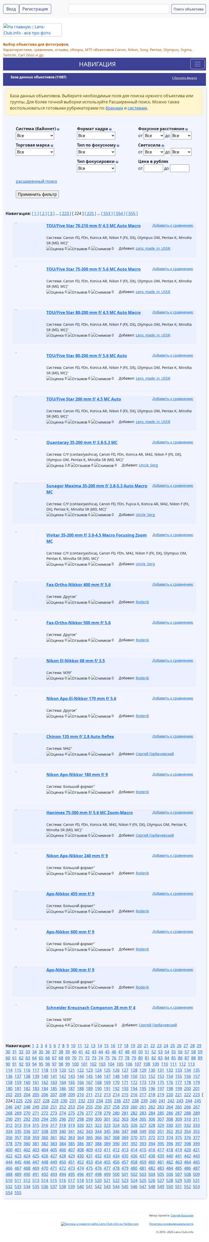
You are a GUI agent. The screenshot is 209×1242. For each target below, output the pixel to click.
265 (178, 1107)
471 (53, 1168)
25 (172, 1045)
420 (187, 1150)
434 (116, 1156)
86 (180, 1058)
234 (99, 1101)
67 (54, 1058)
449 (53, 1162)
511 (18, 1180)
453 (89, 1162)
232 (81, 1101)
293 (35, 1119)
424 (26, 1156)
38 (61, 1052)
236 (117, 1101)
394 (151, 1144)
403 (35, 1150)
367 (107, 1137)
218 (151, 1095)
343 (89, 1131)
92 (21, 1064)
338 (44, 1131)
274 (62, 1113)
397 (178, 1144)
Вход (11, 9)
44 (100, 1052)
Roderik (142, 601)
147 (107, 1076)
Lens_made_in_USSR (153, 248)
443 (196, 1156)
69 (67, 1058)
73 (94, 1058)
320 (80, 1125)
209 (71, 1095)
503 (142, 1174)
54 (167, 1052)
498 (98, 1174)
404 (44, 1150)
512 (26, 1180)
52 (153, 1052)
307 (160, 1119)
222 (187, 1095)
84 (167, 1058)
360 (44, 1137)
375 (178, 1137)
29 (199, 1045)
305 (142, 1119)
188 (80, 1088)
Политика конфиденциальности (171, 1224)
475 (89, 1168)
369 (125, 1137)
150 (133, 1076)
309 (178, 1119)
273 (53, 1113)
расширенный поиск (36, 181)
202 (9, 1095)
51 (147, 1052)
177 (178, 1082)
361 (53, 1137)
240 (153, 1101)
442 (187, 1156)
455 (107, 1162)
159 (18, 1082)
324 (116, 1125)
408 (80, 1150)
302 (116, 1119)
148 (116, 1076)
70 (74, 1058)
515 (53, 1180)
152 (151, 1076)
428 (62, 1156)
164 (62, 1082)
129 (142, 1070)
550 (169, 1186)
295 (53, 1119)
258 (116, 1107)
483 (160, 1168)
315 (35, 1125)
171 (125, 1082)
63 (27, 1058)
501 (125, 1174)
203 (18, 1095)
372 (151, 1137)
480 (133, 1168)
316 (44, 1125)
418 (169, 1150)
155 (178, 1076)
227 (37, 1101)
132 (169, 1070)
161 (35, 1082)
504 (151, 1174)
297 (71, 1119)
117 (35, 1070)
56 (180, 1052)
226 (28, 1101)
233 (90, 1101)
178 (187, 1082)
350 (151, 1131)
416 (151, 1150)
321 (89, 1125)
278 (98, 1113)
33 (27, 1052)
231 (72, 1101)
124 (98, 1070)
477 (107, 1168)
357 (18, 1137)
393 (142, 1144)
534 (26, 1186)
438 (151, 1156)
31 (14, 1052)
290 (9, 1119)
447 (35, 1162)
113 (191, 1064)
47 (120, 1052)
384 (62, 1144)
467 (18, 1168)
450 (62, 1162)
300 (98, 1119)
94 (34, 1064)
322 (98, 1125)
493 (53, 1174)
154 (169, 1076)
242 (170, 1101)
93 (27, 1064)
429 (71, 1156)
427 (53, 1156)
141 (53, 1076)
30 (8, 1052)
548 (151, 1186)
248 (26, 1107)
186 (62, 1088)
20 (139, 1045)
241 (162, 1101)
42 (87, 1052)
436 (133, 1156)
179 (196, 1082)
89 (200, 1058)
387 (89, 1144)
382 (44, 1144)
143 (71, 1076)
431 (89, 1156)
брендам (114, 108)
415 (142, 1150)
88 (193, 1058)
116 (26, 1070)
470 (44, 1168)
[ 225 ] (90, 213)
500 (116, 1174)
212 (98, 1095)
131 (160, 1070)
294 (44, 1119)
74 (100, 1058)
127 (125, 1070)
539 (71, 1186)
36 (47, 1052)
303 (125, 1119)
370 (133, 1137)
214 (116, 1095)
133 (178, 1070)
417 (160, 1150)
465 (196, 1162)
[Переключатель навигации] (197, 64)
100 (75, 1064)
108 (146, 1064)
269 (18, 1113)
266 (187, 1107)
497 (89, 1174)
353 (178, 1131)
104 (111, 1064)
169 (107, 1082)
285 (160, 1113)
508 (187, 1174)
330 (169, 1125)
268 (9, 1113)
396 (169, 1144)
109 (155, 1064)
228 (46, 1101)
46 (114, 1052)
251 (53, 1107)
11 (79, 1045)
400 (9, 1150)
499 (107, 1174)
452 (80, 1162)
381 (35, 1144)
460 (151, 1162)
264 (169, 1107)
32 (21, 1052)
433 (107, 1156)
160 (26, 1082)
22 (152, 1045)
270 (26, 1113)
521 (107, 1180)
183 (35, 1088)
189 (89, 1088)
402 (26, 1150)
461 (160, 1162)
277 (89, 1113)
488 (9, 1174)
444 (9, 1162)
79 (134, 1058)
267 (196, 1107)
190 (98, 1088)
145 (89, 1076)
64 (34, 1058)
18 (126, 1045)
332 (187, 1125)
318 (62, 1125)
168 (98, 1082)
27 (186, 1045)
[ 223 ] (65, 213)
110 (164, 1064)
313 (18, 1125)
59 (200, 1052)
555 (18, 1193)
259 (125, 1107)
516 (62, 1180)
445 (18, 1162)
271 (35, 1113)
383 (53, 1144)
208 (62, 1095)
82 (153, 1058)
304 (133, 1119)
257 (107, 1107)
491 (35, 1174)
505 (160, 1174)
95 (41, 1064)
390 (116, 1144)
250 (44, 1107)
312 (9, 1125)
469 (35, 1168)
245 (197, 1101)
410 (98, 1150)
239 (144, 1101)
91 (14, 1064)
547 (142, 1186)
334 (9, 1131)
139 (35, 1076)
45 (107, 1052)
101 (84, 1064)
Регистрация (35, 9)
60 (8, 1058)
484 (169, 1168)
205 (35, 1095)
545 (125, 1186)
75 (107, 1058)
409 (89, 1150)
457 (125, 1162)
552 (187, 1186)
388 (98, 1144)
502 (133, 1174)
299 (89, 1119)
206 (44, 1095)
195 (142, 1088)
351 (160, 1131)
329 (160, 1125)
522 (116, 1180)
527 (160, 1180)
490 (26, 1174)
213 (107, 1095)
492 (44, 1174)
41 (81, 1052)
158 (9, 1082)
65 (41, 1058)
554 (9, 1193)
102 (93, 1064)
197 (160, 1088)
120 (62, 1070)
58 (193, 1052)
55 (173, 1052)
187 (71, 1088)
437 (142, 1156)
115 (18, 1070)
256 (98, 1107)
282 (133, 1113)
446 (26, 1162)
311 (196, 1119)
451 (71, 1162)
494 (62, 1174)
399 (196, 1144)
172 (133, 1082)
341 (71, 1131)
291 (18, 1119)
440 (169, 1156)
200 (187, 1088)
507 (178, 1174)
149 (125, 1076)
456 (116, 1162)
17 (119, 1045)
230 (63, 1101)
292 (26, 1119)
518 (80, 1180)
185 (53, 1088)
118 (44, 1070)
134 (187, 1070)
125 (107, 1070)
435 (125, 1156)
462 (169, 1162)
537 (53, 1186)
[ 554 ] (119, 213)
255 (89, 1107)
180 (9, 1088)
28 (192, 1045)
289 (196, 1113)
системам (137, 108)
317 (53, 1125)
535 (35, 1186)
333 (196, 1125)
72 (87, 1058)
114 (9, 1070)
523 (125, 1180)
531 (196, 1180)
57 (187, 1052)
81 (147, 1058)
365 (89, 1137)
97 (54, 1064)
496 (80, 1174)
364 (80, 1137)
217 (142, 1095)
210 (80, 1095)
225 (19, 1101)
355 (196, 1131)
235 (108, 1101)
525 (142, 1180)
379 (18, 1144)
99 (67, 1064)
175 (160, 1082)
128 (133, 1070)
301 (107, 1119)
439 (160, 1156)
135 (196, 1070)
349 (142, 1131)
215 (125, 1095)
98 (61, 1064)
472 (62, 1168)
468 (26, 1168)
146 (98, 1076)
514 (44, 1180)
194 (133, 1088)
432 (98, 1156)
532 (9, 1186)
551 (178, 1186)
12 (86, 1045)
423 (18, 1156)
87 (187, 1058)
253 (71, 1107)
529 (178, 1180)
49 (134, 1052)
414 (133, 1150)
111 (173, 1064)
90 (8, 1064)
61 (14, 1058)
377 (196, 1137)
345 (107, 1131)
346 (116, 1131)
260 (133, 1107)
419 (178, 1150)
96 (47, 1064)
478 (116, 1168)
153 (160, 1076)
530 (187, 1180)
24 (166, 1045)
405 (53, 1150)
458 (133, 1162)
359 (35, 1137)
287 (178, 1113)
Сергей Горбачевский (155, 753)
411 (107, 1150)
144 (80, 1076)
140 (44, 1076)
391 (125, 1144)
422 (9, 1156)
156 (187, 1076)
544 (116, 1186)
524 (133, 1180)
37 (54, 1052)
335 (18, 1131)
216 (133, 1095)
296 (62, 1119)
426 (44, 1156)
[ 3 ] (51, 213)
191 (107, 1088)
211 (89, 1095)
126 (116, 1070)
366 (98, 1137)
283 (142, 1113)
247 (18, 1107)
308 (169, 1119)
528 (169, 1180)
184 (44, 1088)
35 (41, 1052)
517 (71, 1180)
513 (35, 1180)
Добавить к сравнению (172, 225)
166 (80, 1082)
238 (135, 1101)
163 (53, 1082)
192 (116, 1088)
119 (53, 1070)
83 (160, 1058)
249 (35, 1107)
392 (133, 1144)
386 (80, 1144)
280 (116, 1113)
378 (9, 1144)
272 (44, 1113)
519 (89, 1180)
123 (89, 1070)
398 (187, 1144)
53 (160, 1052)
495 (71, 1174)
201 (196, 1088)
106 (128, 1064)
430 (80, 1156)
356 (9, 1137)
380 (26, 1144)
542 (98, 1186)
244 (188, 1101)
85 (173, 1058)
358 (26, 1137)
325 (125, 1125)
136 (9, 1076)
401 (18, 1150)
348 (133, 1131)
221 (178, 1095)
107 (137, 1064)
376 (187, 1137)
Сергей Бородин (182, 1215)
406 (62, 1150)
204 (26, 1095)
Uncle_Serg (148, 465)
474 (80, 1168)
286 (169, 1113)
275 (71, 1113)
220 (169, 1095)
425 (35, 1156)
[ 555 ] (132, 213)
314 (26, 1125)
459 (142, 1162)
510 (9, 1180)
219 (160, 1095)
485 (178, 1168)
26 (179, 1045)
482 (151, 1168)
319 (71, 1125)
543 (107, 1186)
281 (125, 1113)
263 (160, 1107)
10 (73, 1045)
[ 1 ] (35, 213)
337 (35, 1131)
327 (142, 1125)
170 (116, 1082)
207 (53, 1095)
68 (61, 1058)
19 (132, 1045)
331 (178, 1125)
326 (133, 1125)
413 (125, 1150)
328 (151, 1125)
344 (98, 1131)
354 (187, 1131)
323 (107, 1125)
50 (140, 1052)
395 (160, 1144)
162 (44, 1082)
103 (102, 1064)
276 (80, 1113)
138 (26, 1076)
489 (18, 1174)
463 (178, 1162)
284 (151, 1113)
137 (18, 1076)
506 (169, 1174)
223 (196, 1095)
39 (67, 1052)
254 (80, 1107)
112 (182, 1064)
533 (18, 1186)
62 (21, 1058)
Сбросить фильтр (184, 78)
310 (187, 1119)
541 (89, 1186)
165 (71, 1082)
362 (62, 1137)
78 (127, 1058)
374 (169, 1137)
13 (93, 1045)
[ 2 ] (43, 213)
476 (98, 1168)
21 (146, 1045)
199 (178, 1088)
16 (113, 1045)
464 (187, 1162)
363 (71, 1137)
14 (99, 1045)
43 (94, 1052)
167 (89, 1082)
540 (80, 1186)
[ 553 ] (107, 213)
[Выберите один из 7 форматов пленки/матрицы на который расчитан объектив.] (110, 128)
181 (18, 1088)
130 (151, 1070)
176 (169, 1082)
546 (133, 1186)
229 (54, 1101)
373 (160, 1137)
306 (151, 1119)
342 (80, 1131)
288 (187, 1113)
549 (160, 1186)
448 (44, 1162)
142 (62, 1076)
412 (116, 1150)
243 (179, 1101)
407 (71, 1150)
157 (196, 1076)
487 (196, 1168)
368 (116, 1137)
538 (62, 1186)
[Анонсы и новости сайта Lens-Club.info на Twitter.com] (100, 1223)
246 (9, 1107)
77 (120, 1058)
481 (142, 1168)
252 (62, 1107)
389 (107, 1144)
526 (151, 1180)
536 (44, 1186)
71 (81, 1058)
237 (126, 1101)
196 (151, 1088)
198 (169, 1088)
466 (9, 1168)
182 (26, 1088)
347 (125, 1131)
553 (196, 1186)
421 (196, 1150)
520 (98, 1180)
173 (142, 1082)
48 (127, 1052)
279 (107, 1113)
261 (142, 1107)
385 (71, 1144)
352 (169, 1131)
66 (47, 1058)
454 (98, 1162)
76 (114, 1058)
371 (142, 1137)
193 (125, 1088)
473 (71, 1168)
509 (196, 1174)
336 (26, 1131)
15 (106, 1045)
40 (74, 1052)
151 (142, 1076)
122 (80, 1070)
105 (119, 1064)
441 (178, 1156)
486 (187, 1168)
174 (151, 1082)
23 (159, 1045)
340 (62, 1131)
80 (140, 1058)
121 (71, 1070)
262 (151, 1107)
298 (80, 1119)
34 (34, 1052)
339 (53, 1131)
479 (125, 1168)
